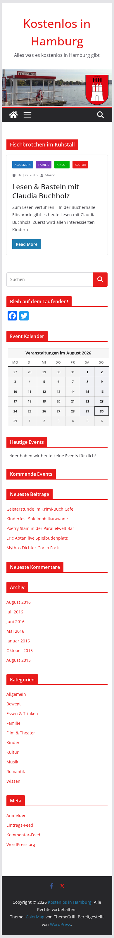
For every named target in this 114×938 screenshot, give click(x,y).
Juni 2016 (15, 621)
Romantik (15, 771)
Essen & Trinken (22, 713)
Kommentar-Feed (23, 835)
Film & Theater (20, 733)
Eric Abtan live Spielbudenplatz (37, 538)
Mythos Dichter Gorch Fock (32, 547)
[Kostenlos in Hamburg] (57, 73)
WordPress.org (20, 844)
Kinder (62, 165)
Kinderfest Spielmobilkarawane (37, 518)
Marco (50, 175)
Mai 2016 (15, 631)
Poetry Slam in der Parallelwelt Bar (40, 528)
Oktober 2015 (19, 650)
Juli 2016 (14, 612)
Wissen (13, 781)
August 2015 (18, 660)
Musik (12, 762)
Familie (43, 165)
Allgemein (23, 165)
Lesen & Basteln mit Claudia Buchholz (45, 191)
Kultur (80, 165)
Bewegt (13, 704)
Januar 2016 (18, 641)
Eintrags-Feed (19, 825)
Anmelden (16, 815)
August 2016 (18, 602)
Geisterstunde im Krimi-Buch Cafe (39, 509)
